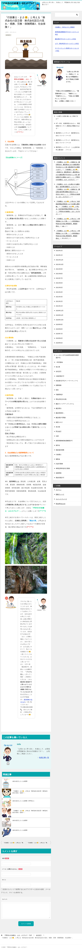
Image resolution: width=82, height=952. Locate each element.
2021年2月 (59, 301)
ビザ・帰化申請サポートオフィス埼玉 (67, 43)
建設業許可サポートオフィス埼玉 (65, 39)
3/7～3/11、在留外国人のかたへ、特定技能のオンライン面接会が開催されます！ (68, 126)
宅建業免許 (59, 394)
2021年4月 (59, 292)
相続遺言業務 (60, 450)
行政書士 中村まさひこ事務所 (65, 27)
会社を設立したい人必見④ (19, 820)
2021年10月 (59, 264)
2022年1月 (59, 255)
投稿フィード (60, 494)
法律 (57, 436)
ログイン (58, 490)
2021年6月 (59, 283)
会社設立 (8, 35)
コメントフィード (61, 499)
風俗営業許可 (60, 477)
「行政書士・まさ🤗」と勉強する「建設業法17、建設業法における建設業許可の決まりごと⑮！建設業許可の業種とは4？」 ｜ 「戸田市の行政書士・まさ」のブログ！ (68, 174)
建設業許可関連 (61, 417)
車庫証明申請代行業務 (63, 468)
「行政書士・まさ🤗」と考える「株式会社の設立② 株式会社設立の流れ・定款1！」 (30, 811)
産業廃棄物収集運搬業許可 (64, 440)
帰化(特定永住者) (61, 399)
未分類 (58, 427)
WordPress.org (60, 503)
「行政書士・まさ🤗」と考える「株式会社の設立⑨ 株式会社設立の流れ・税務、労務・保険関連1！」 (14, 842)
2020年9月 (59, 324)
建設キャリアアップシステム (65, 404)
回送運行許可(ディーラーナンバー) (67, 380)
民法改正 (58, 431)
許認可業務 (59, 464)
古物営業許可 (60, 376)
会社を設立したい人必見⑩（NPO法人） (23, 801)
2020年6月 (59, 338)
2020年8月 (59, 329)
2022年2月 (59, 250)
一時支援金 (59, 362)
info (63, 226)
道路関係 (58, 473)
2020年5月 (59, 343)
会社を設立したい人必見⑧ (19, 781)
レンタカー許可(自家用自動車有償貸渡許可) (67, 356)
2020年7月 (59, 333)
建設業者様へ (60, 413)
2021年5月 (59, 287)
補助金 (58, 459)
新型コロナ (59, 422)
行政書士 (58, 454)
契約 (57, 390)
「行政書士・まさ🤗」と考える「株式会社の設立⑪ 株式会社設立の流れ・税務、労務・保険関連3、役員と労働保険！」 (39, 842)
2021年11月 (59, 260)
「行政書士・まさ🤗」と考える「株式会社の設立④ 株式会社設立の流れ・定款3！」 (30, 792)
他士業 (58, 367)
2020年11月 (59, 315)
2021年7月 (59, 278)
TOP (17, 935)
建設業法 (58, 408)
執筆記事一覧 (44, 757)
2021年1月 (59, 306)
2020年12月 (59, 310)
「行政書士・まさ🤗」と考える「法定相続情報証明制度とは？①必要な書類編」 (68, 204)
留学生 (58, 445)
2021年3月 (59, 296)
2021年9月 (59, 269)
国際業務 (58, 385)
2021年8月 (59, 273)
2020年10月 (59, 320)
